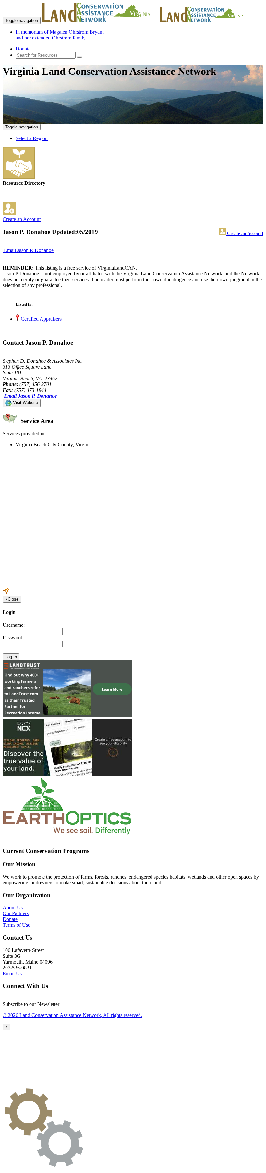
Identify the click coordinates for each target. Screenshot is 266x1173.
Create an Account (22, 219)
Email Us (12, 973)
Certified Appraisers (40, 319)
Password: (13, 637)
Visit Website (25, 402)
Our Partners (16, 913)
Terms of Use (16, 925)
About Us (13, 907)
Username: (14, 625)
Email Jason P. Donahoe (29, 250)
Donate (23, 48)
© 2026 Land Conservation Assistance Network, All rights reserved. (72, 1015)
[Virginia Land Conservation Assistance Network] (100, 20)
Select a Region (32, 138)
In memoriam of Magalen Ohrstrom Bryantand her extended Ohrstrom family (59, 34)
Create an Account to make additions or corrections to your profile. (71, 585)
